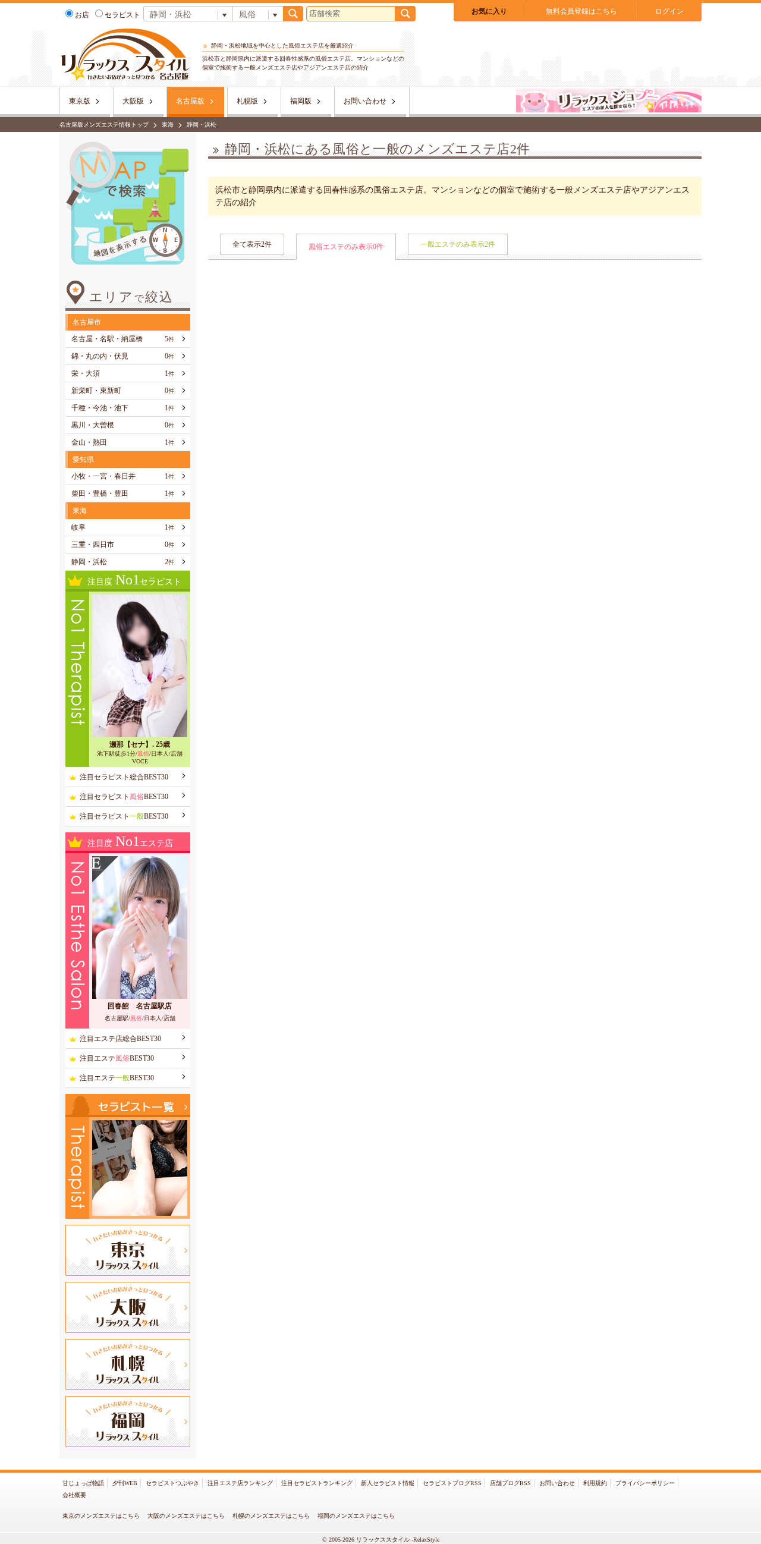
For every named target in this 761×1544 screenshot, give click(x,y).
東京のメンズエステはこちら (101, 1515)
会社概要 (74, 1495)
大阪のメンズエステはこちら (186, 1515)
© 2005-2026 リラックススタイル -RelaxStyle (380, 1539)
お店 (82, 15)
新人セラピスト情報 (387, 1483)
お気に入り (489, 11)
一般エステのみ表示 (457, 244)
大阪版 (133, 101)
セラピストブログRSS (452, 1483)
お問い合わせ (365, 101)
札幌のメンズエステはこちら (271, 1515)
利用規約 (595, 1483)
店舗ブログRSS (510, 1483)
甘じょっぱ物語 (83, 1483)
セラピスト (122, 15)
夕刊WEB (124, 1483)
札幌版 (247, 101)
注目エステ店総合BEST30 (120, 1038)
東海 (168, 124)
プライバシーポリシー (645, 1483)
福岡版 (301, 101)
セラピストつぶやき (172, 1483)
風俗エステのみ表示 (346, 247)
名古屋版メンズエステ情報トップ (104, 124)
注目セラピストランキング (317, 1483)
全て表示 (252, 244)
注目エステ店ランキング (240, 1483)
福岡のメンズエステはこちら (356, 1515)
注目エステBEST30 (117, 1058)
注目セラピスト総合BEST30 (124, 777)
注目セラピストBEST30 (124, 797)
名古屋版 (190, 101)
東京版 (79, 101)
